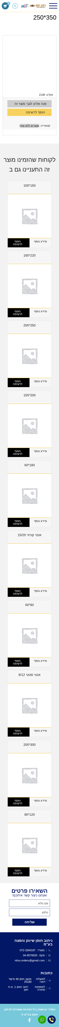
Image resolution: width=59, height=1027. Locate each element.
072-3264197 (27, 950)
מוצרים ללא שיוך (29, 125)
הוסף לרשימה (35, 112)
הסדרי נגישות (46, 1009)
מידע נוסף (40, 241)
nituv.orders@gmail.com (30, 960)
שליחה (30, 922)
